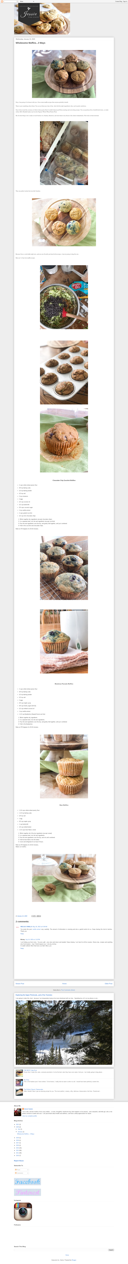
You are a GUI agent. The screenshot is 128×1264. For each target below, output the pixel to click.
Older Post (108, 983)
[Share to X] (36, 916)
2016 (17, 1145)
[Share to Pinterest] (40, 916)
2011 (17, 1153)
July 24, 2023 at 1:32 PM (32, 939)
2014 (17, 1148)
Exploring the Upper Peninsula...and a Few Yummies (34, 995)
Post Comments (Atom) (68, 990)
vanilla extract (36, 929)
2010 (17, 1155)
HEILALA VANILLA (26, 926)
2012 (17, 1150)
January (20, 1131)
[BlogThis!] (34, 916)
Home (64, 983)
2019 (17, 1137)
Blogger (74, 1260)
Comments (19, 1173)
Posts (18, 1170)
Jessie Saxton (28, 1109)
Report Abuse (19, 1161)
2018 (17, 1140)
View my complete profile (29, 1116)
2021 (17, 1124)
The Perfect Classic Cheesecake (33, 1089)
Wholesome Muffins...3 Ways (25, 1134)
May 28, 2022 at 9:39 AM (40, 926)
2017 (17, 1143)
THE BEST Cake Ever (30, 1070)
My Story (26, 1080)
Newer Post (20, 983)
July (19, 1129)
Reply (22, 933)
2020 (17, 1127)
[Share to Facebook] (38, 916)
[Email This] (32, 916)
